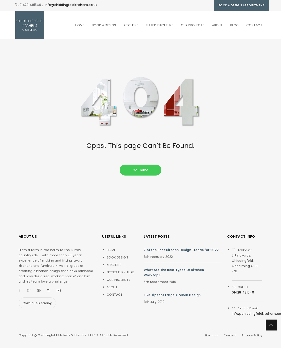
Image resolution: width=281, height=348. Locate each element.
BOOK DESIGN (117, 257)
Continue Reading (37, 303)
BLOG (234, 25)
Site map (211, 335)
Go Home (140, 170)
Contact (230, 335)
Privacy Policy (252, 335)
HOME (80, 25)
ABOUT (217, 25)
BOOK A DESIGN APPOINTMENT (241, 5)
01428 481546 (243, 292)
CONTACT (254, 25)
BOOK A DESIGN (104, 25)
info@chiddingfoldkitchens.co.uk (71, 5)
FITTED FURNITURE (159, 25)
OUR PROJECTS (193, 25)
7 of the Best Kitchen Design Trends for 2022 (181, 250)
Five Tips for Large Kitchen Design (172, 295)
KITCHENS (131, 25)
